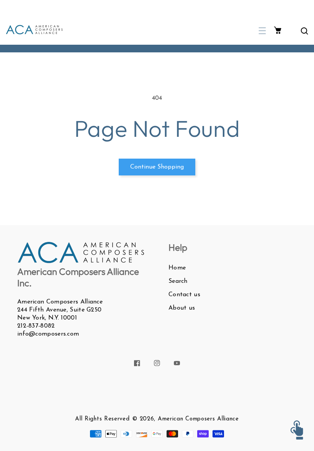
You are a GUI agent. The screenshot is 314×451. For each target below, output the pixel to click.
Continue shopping (157, 167)
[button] (262, 30)
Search (178, 281)
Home (177, 268)
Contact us (184, 295)
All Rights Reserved (102, 419)
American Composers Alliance (198, 419)
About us (181, 308)
